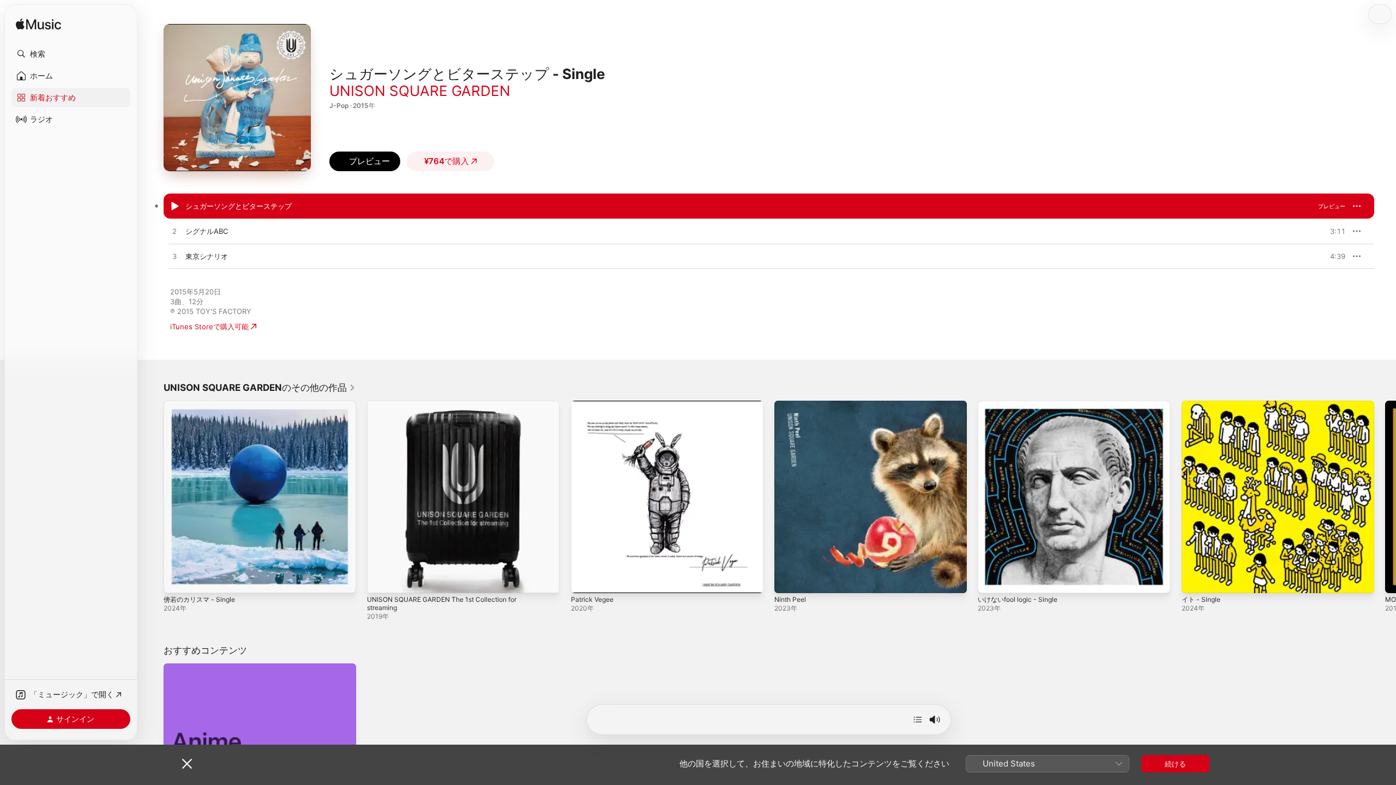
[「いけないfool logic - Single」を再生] (991, 579)
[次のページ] (1385, 497)
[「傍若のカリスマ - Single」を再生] (177, 579)
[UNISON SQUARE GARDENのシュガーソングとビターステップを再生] (174, 207)
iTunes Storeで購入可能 (209, 326)
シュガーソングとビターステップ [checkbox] (238, 206)
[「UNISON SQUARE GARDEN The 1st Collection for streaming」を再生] (380, 579)
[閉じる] (187, 764)
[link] (260, 388)
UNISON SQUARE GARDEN (419, 90)
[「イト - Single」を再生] (1195, 579)
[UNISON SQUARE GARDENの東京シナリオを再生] (174, 257)
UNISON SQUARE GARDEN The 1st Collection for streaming (450, 409)
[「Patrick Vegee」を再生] (584, 579)
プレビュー (1331, 206)
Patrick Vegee (594, 405)
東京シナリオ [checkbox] (206, 256)
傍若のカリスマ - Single (203, 405)
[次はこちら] (917, 719)
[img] (38, 25)
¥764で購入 (446, 161)
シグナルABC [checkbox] (206, 231)
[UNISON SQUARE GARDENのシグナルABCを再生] (174, 232)
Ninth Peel (792, 405)
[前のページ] (152, 497)
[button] (71, 54)
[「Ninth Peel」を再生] (788, 579)
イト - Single (1203, 405)
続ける (1175, 763)
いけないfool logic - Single (1022, 405)
